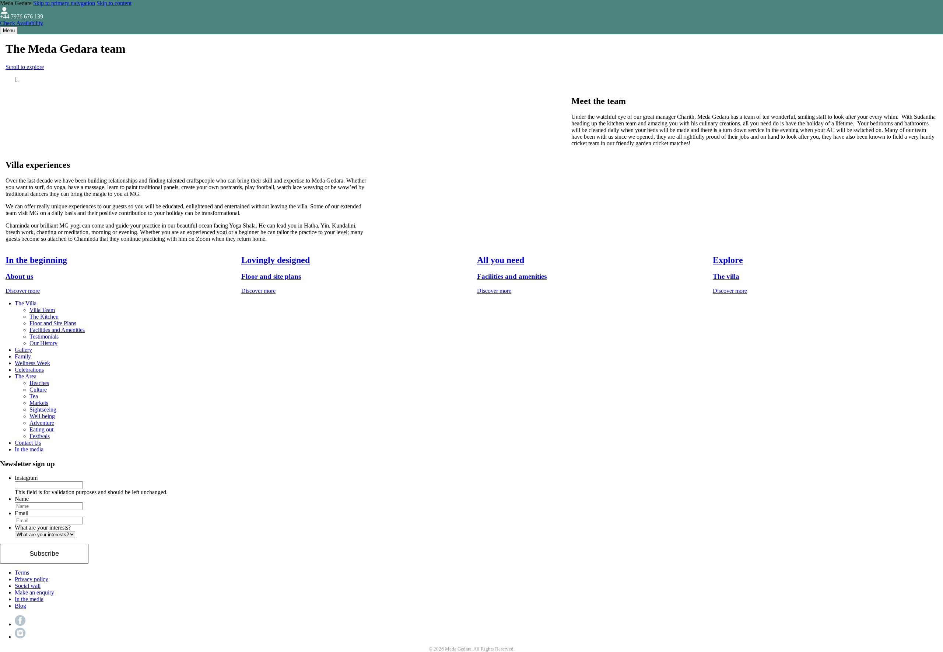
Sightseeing (42, 409)
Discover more (23, 291)
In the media (29, 449)
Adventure (41, 423)
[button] (9, 30)
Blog (20, 606)
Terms (22, 572)
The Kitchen (44, 316)
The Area (25, 376)
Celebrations (29, 370)
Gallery (23, 350)
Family (23, 356)
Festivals (39, 436)
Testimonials (44, 336)
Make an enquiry (34, 592)
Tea (33, 396)
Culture (38, 389)
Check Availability (21, 23)
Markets (38, 403)
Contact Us (28, 443)
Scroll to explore (25, 67)
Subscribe (44, 553)
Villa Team (42, 310)
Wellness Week (32, 363)
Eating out (41, 429)
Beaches (39, 383)
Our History (43, 343)
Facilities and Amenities (57, 330)
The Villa (25, 303)
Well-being (42, 416)
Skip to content (114, 3)
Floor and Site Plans (52, 323)
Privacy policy (31, 579)
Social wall (28, 586)
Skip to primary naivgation (64, 3)
